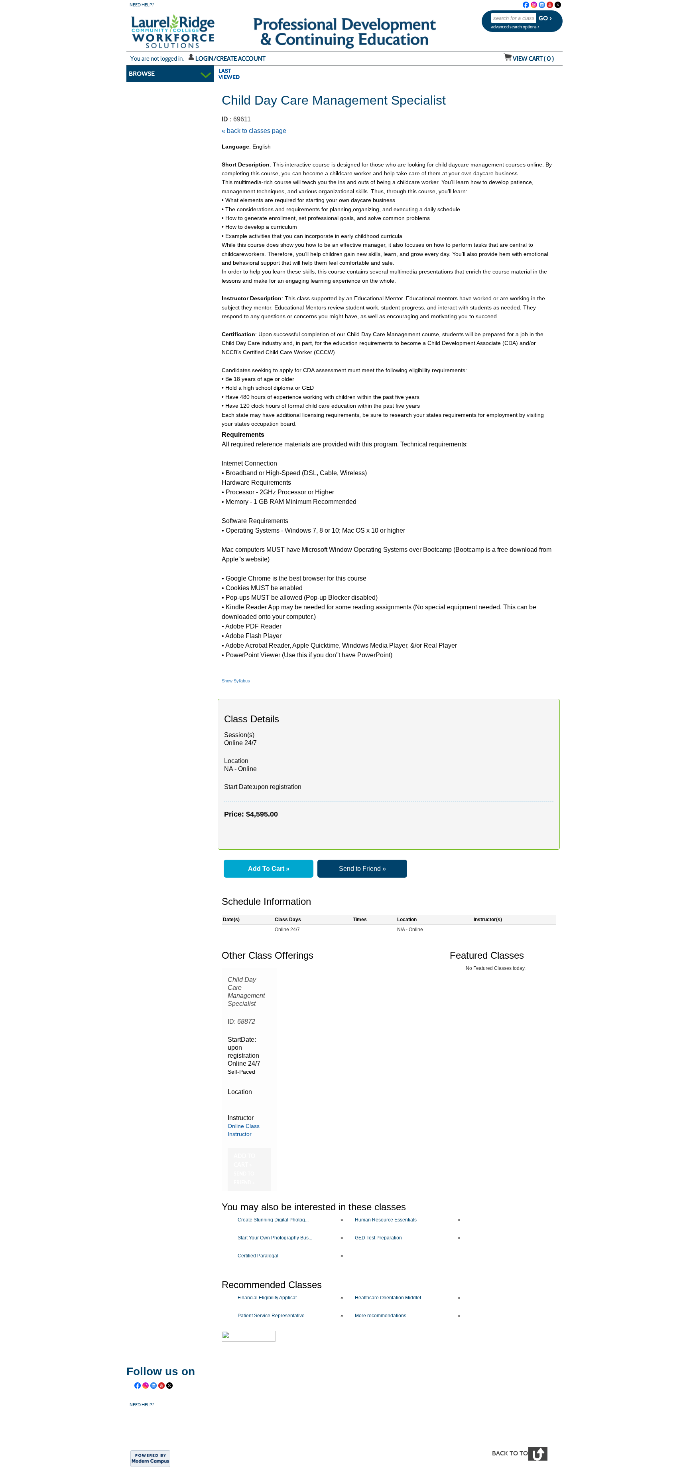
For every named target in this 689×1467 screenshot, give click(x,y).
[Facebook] (526, 5)
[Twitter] (558, 5)
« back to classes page (254, 130)
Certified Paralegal (258, 1256)
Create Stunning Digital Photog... (273, 1220)
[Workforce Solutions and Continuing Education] (279, 1428)
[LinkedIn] (542, 5)
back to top (512, 1453)
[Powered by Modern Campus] (150, 1458)
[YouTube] (550, 5)
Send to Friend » (362, 868)
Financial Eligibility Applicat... (269, 1297)
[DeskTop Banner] (156, 29)
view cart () (533, 58)
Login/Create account (230, 58)
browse (142, 73)
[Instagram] (534, 5)
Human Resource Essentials (386, 1220)
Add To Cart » (268, 868)
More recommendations (380, 1315)
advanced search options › (515, 27)
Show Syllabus (236, 680)
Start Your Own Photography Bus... (275, 1238)
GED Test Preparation (378, 1238)
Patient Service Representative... (273, 1315)
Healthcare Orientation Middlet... (390, 1297)
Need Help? (142, 5)
